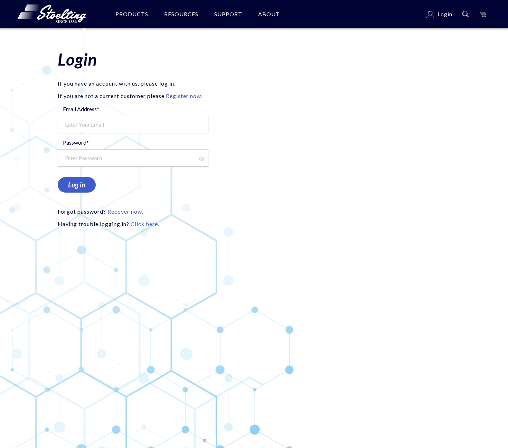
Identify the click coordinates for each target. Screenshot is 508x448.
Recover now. (125, 211)
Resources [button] (181, 14)
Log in (76, 185)
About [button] (269, 14)
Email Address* (81, 109)
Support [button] (228, 14)
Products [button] (131, 14)
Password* (76, 142)
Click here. (145, 224)
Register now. (184, 95)
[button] (482, 14)
